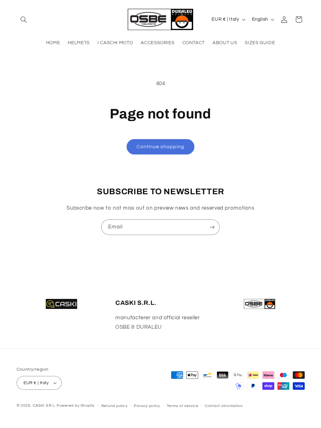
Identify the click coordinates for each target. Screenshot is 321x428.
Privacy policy (147, 406)
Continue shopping (161, 146)
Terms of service (182, 406)
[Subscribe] (212, 227)
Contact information (224, 406)
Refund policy (114, 406)
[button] (24, 19)
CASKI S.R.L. (44, 405)
